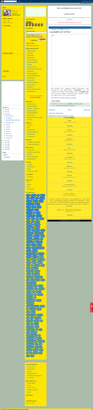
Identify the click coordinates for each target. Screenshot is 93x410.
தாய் (27, 309)
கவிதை (27, 198)
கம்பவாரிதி (28, 274)
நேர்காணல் (28, 207)
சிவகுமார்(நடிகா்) (31, 91)
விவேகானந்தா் (35, 256)
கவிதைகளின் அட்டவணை (67, 220)
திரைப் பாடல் (33, 244)
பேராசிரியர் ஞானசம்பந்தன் (33, 142)
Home (5, 154)
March (8, 133)
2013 (6, 114)
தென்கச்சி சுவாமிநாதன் (33, 144)
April (7, 131)
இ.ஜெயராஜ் (34, 262)
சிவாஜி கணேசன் (31, 158)
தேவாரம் (29, 385)
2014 (6, 111)
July (7, 125)
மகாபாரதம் (37, 209)
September (9, 122)
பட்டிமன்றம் (38, 212)
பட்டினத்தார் (28, 247)
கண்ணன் (28, 268)
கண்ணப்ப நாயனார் (30, 271)
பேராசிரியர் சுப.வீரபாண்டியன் (34, 68)
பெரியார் (28, 332)
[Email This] (52, 101)
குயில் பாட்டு (40, 285)
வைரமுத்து (30, 125)
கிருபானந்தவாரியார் (32, 62)
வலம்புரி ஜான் (30, 71)
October (8, 118)
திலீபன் (27, 317)
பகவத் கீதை (39, 244)
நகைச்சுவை (42, 195)
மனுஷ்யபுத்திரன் (31, 129)
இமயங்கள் (42, 236)
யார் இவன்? (7, 157)
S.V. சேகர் (39, 207)
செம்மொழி (43, 230)
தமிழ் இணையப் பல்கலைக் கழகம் (32, 306)
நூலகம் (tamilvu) (31, 383)
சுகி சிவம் (29, 64)
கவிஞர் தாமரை (31, 134)
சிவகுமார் (28, 244)
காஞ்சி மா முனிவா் (30, 277)
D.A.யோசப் (30, 86)
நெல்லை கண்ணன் (32, 59)
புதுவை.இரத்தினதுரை (30, 329)
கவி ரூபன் (15, 10)
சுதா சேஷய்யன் (31, 77)
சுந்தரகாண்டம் (40, 294)
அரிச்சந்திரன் (33, 259)
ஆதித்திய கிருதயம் (41, 259)
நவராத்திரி (71, 105)
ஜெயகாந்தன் (30, 55)
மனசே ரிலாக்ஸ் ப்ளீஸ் (30, 338)
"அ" (28, 182)
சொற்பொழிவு (33, 195)
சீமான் (35, 294)
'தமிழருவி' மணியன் (32, 73)
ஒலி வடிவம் (77, 220)
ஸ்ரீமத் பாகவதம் (31, 103)
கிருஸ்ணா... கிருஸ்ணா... (33, 108)
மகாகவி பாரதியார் (31, 366)
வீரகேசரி (40, 352)
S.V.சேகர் (29, 164)
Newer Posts (52, 109)
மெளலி (29, 168)
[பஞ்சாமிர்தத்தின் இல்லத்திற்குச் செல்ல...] (84, 3)
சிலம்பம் (29, 184)
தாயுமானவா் (42, 306)
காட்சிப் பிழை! (30, 189)
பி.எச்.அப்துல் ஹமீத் (30, 326)
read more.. (70, 125)
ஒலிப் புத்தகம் (41, 198)
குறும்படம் (28, 221)
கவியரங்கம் (28, 230)
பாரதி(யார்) (34, 207)
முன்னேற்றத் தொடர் (30, 344)
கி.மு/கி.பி (29, 119)
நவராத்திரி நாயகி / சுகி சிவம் (13, 120)
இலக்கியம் (33, 218)
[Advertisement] (12, 92)
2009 (6, 147)
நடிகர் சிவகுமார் (38, 317)
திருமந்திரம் (39, 309)
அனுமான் (28, 259)
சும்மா (35, 297)
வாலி (28, 127)
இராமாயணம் (37, 204)
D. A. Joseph (30, 377)
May (7, 129)
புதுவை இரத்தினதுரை (32, 132)
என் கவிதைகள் (31, 136)
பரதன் (41, 320)
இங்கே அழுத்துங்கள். (71, 97)
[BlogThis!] (54, 101)
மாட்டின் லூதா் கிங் (41, 341)
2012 (6, 140)
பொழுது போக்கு (34, 332)
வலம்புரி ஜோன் (35, 350)
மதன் (39, 335)
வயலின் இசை (29, 350)
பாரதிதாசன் (28, 250)
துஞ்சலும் (32, 317)
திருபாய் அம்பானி (32, 309)
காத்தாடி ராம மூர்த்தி (32, 171)
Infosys (41, 256)
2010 (6, 145)
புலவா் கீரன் (30, 53)
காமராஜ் (28, 279)
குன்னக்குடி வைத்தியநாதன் (31, 285)
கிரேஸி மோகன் (31, 166)
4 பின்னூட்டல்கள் (78, 103)
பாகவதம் (28, 323)
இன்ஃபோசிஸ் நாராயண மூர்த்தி (35, 117)
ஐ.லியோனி (30, 176)
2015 (6, 109)
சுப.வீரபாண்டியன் (29, 297)
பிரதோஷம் (37, 326)
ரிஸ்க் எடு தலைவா (30, 347)
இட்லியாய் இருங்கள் (30, 227)
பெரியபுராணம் (34, 250)
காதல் (41, 239)
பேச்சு (38, 195)
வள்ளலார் (41, 350)
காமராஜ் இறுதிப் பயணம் (35, 279)
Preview (28, 37)
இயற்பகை (28, 265)
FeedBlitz (40, 37)
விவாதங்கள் (35, 352)
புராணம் (40, 329)
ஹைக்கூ (32, 355)
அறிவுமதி (29, 154)
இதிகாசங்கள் (35, 201)
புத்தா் (37, 329)
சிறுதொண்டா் (38, 291)
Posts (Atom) (59, 113)
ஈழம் (32, 265)
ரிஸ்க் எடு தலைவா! (32, 110)
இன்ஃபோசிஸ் (40, 262)
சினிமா (33, 291)
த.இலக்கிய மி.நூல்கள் (32, 389)
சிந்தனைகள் (28, 291)
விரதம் (30, 352)
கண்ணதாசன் (30, 57)
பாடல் (32, 323)
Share (4, 76)
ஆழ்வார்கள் (28, 262)
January (8, 138)
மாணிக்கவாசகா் (41, 253)
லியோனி (32, 221)
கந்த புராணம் (37, 271)
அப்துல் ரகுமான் (31, 84)
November (9, 115)
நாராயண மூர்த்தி (29, 320)
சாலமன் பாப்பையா (31, 66)
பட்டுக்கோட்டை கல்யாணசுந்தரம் (38, 247)
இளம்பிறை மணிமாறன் (32, 82)
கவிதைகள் (42, 218)
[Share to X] (55, 101)
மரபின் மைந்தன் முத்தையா (34, 89)
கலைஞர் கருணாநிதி (36, 274)
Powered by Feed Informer (85, 218)
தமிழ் (34, 212)
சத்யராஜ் (36, 288)
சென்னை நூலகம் (31, 387)
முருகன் (36, 344)
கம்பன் (37, 218)
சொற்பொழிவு (65, 105)
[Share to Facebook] (57, 101)
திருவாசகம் (33, 312)
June (7, 127)
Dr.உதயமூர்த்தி (30, 80)
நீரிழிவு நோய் (36, 320)
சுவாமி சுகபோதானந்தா (30, 300)
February (8, 135)
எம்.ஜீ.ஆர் (43, 265)
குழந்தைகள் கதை (29, 288)
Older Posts (87, 109)
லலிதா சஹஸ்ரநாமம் (38, 347)
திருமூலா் (28, 312)
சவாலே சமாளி (41, 288)
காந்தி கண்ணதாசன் (32, 156)
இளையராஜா (37, 227)
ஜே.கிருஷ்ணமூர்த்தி (30, 303)
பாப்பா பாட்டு (36, 323)
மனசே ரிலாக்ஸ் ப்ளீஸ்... (35, 97)
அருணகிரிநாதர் (29, 224)
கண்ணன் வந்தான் (34, 268)
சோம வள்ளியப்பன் (29, 233)
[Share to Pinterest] (59, 101)
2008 (6, 149)
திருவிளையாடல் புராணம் (31, 315)
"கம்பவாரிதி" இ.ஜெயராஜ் (33, 75)
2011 (6, 142)
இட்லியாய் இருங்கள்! (32, 112)
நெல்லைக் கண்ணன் (32, 373)
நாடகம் (37, 198)
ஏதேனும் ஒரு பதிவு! (30, 403)
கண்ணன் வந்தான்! (32, 106)
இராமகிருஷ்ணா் (29, 239)
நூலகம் (29, 391)
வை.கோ (28, 355)
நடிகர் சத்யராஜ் (31, 149)
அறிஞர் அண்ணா (31, 50)
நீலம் (28, 186)
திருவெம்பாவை (40, 315)
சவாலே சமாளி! (31, 115)
